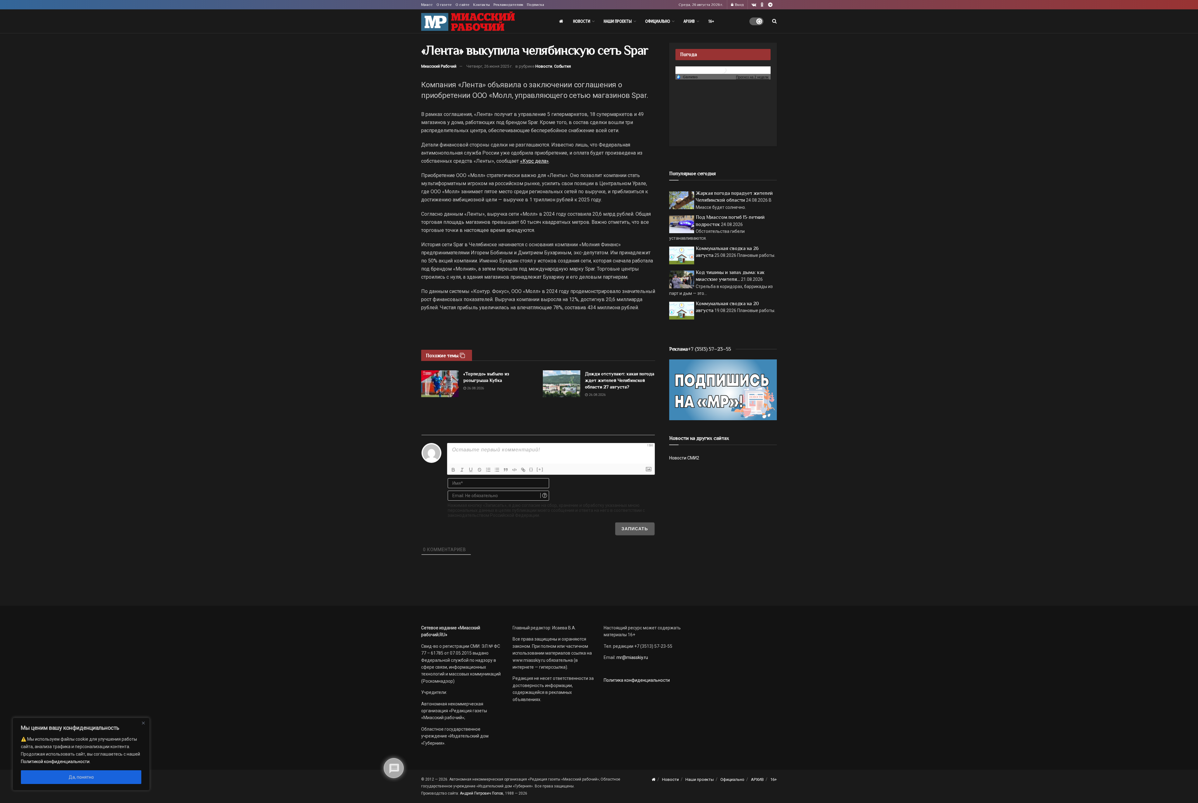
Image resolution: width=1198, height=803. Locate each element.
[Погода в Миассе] (723, 69)
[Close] (143, 723)
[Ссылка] (523, 470)
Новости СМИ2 (684, 457)
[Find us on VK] (754, 5)
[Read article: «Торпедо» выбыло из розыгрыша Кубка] (440, 383)
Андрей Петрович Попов (481, 793)
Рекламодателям (508, 4)
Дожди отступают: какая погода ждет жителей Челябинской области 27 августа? (619, 380)
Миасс (427, 4)
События (562, 66)
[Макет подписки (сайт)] (723, 389)
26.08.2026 (475, 388)
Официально (657, 21)
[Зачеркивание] (479, 470)
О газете (444, 4)
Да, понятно (81, 777)
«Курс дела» (534, 161)
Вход (739, 4)
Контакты (481, 4)
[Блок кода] (514, 470)
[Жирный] (453, 470)
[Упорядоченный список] (488, 470)
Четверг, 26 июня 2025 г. (489, 66)
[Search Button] (774, 21)
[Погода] (687, 77)
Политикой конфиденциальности (55, 761)
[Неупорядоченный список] (497, 470)
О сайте (462, 4)
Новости (581, 21)
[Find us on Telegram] (770, 5)
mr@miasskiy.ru (632, 657)
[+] (540, 469)
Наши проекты (618, 21)
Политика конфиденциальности (637, 680)
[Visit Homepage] (468, 21)
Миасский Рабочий (438, 66)
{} (531, 469)
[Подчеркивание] (470, 470)
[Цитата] (505, 470)
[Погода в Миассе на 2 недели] (752, 77)
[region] (81, 754)
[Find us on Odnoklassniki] (762, 5)
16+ (711, 21)
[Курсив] (462, 470)
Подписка (535, 4)
